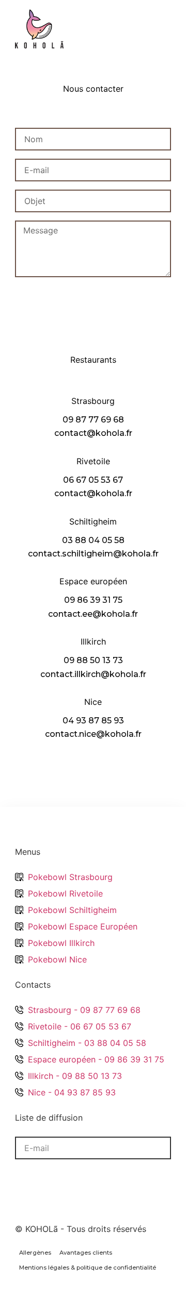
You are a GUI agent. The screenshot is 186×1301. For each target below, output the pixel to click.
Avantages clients (85, 1252)
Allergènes (35, 1252)
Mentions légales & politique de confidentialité (87, 1267)
